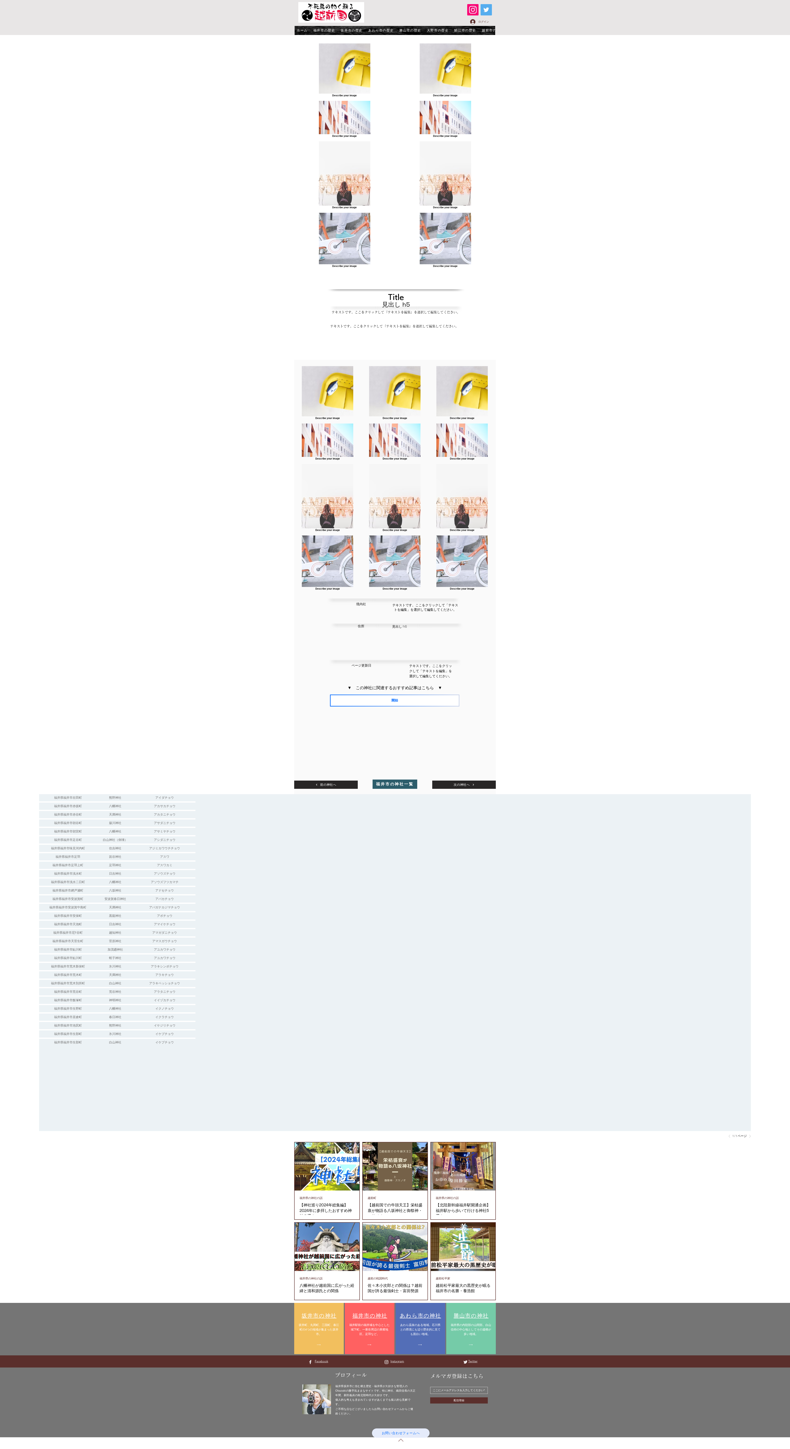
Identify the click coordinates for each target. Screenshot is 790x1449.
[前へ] (730, 1136)
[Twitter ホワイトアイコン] (465, 1362)
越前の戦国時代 (378, 1278)
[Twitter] (486, 9)
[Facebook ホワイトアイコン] (310, 1362)
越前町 (372, 1198)
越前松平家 (443, 1278)
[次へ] (749, 1136)
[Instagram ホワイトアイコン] (386, 1362)
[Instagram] (473, 9)
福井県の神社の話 (311, 1198)
